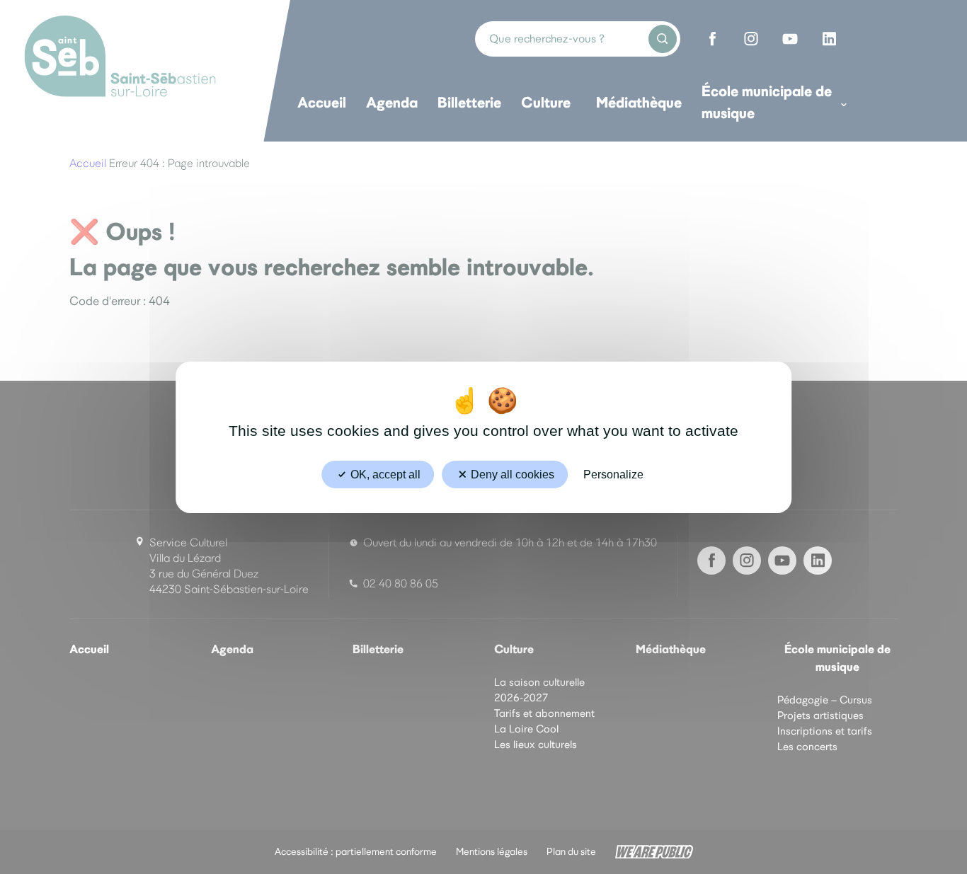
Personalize (613, 474)
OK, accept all (384, 474)
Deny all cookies (511, 474)
